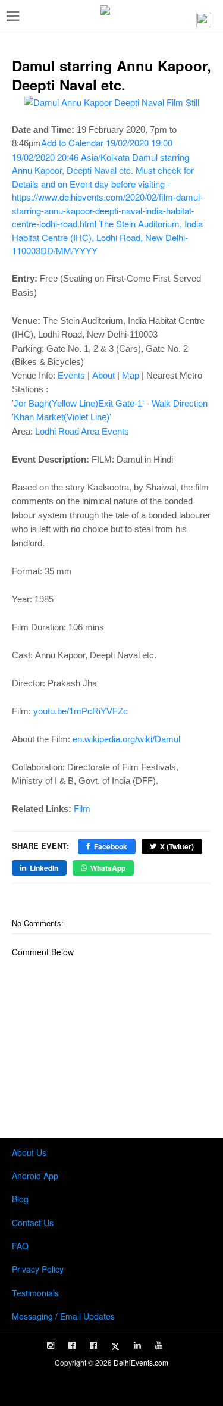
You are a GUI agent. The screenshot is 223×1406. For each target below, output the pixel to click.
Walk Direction (180, 403)
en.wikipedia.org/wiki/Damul (126, 739)
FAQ (20, 1246)
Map (130, 375)
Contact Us (33, 1223)
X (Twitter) (177, 846)
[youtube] (158, 1345)
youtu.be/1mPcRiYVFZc (80, 711)
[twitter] (115, 1346)
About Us (29, 1152)
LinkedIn (44, 868)
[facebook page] (72, 1345)
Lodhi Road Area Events (82, 431)
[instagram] (50, 1345)
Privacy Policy (38, 1269)
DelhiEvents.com (141, 1362)
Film (82, 809)
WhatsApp (107, 868)
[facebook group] (93, 1345)
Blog (20, 1199)
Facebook (110, 846)
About (103, 375)
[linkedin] (137, 1345)
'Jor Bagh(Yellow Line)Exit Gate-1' (78, 403)
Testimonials (35, 1293)
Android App (35, 1176)
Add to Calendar (107, 196)
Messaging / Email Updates (63, 1316)
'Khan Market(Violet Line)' (61, 417)
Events (71, 375)
